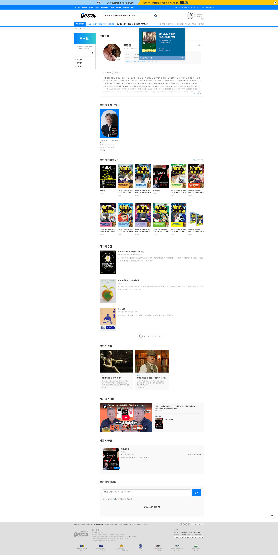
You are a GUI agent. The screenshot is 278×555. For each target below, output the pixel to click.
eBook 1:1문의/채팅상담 (194, 534)
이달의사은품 (179, 24)
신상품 (95, 24)
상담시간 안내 (198, 537)
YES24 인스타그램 (189, 524)
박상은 (130, 254)
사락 (124, 24)
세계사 (137, 312)
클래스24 (137, 24)
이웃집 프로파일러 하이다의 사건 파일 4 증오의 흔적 (143, 231)
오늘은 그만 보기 (145, 58)
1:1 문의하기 (178, 537)
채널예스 (119, 24)
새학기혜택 (161, 24)
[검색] (155, 15)
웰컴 (76, 28)
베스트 (89, 24)
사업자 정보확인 (132, 536)
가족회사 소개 (197, 524)
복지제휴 (139, 524)
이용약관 (89, 524)
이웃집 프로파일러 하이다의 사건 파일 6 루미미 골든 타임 (107, 231)
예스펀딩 (130, 24)
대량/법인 (201, 24)
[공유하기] (199, 45)
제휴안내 (132, 524)
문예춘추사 (138, 254)
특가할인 (187, 24)
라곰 (126, 283)
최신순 (195, 160)
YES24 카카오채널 (181, 524)
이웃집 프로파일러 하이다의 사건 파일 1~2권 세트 (196, 231)
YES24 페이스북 (184, 524)
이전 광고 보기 (202, 19)
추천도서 (194, 24)
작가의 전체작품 (108, 160)
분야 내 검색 (92, 53)
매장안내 (111, 24)
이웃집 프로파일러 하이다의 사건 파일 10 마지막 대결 (125, 192)
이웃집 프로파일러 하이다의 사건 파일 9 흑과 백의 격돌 (143, 192)
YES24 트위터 (186, 524)
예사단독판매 (170, 24)
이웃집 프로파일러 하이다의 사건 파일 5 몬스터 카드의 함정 (125, 231)
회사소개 (76, 524)
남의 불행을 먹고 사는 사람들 (128, 280)
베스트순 (200, 160)
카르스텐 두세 (122, 312)
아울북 (120, 195)
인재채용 (82, 524)
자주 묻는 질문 (188, 537)
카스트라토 (156, 190)
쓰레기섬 (103, 190)
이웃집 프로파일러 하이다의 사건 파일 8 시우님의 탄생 (178, 192)
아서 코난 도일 (122, 254)
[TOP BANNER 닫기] (275, 2)
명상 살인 (121, 309)
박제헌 (130, 312)
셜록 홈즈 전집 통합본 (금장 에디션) (131, 251)
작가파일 (82, 28)
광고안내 (126, 524)
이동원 (120, 283)
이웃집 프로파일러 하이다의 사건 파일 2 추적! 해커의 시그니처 (178, 231)
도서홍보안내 (118, 524)
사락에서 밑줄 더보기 (193, 454)
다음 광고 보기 (203, 19)
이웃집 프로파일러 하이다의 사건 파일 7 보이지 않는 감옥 (196, 192)
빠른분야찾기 (80, 24)
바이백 (105, 24)
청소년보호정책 (109, 524)
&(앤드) (102, 193)
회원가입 (181, 7)
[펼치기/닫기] (76, 59)
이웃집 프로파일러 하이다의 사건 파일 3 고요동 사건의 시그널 (160, 231)
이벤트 (100, 24)
